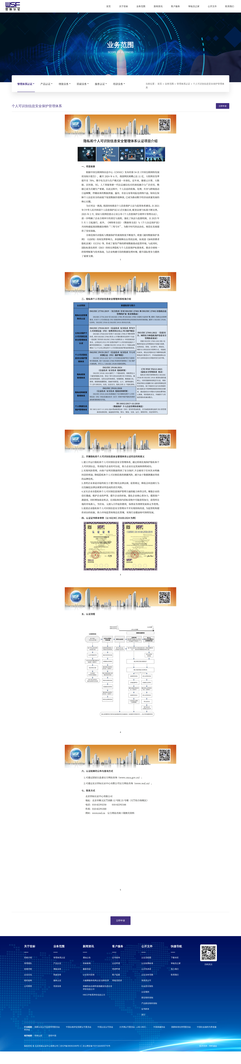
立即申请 (222, 106)
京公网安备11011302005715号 (96, 1046)
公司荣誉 (28, 986)
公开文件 (212, 6)
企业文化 (28, 974)
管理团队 (28, 963)
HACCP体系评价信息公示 (94, 995)
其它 (143, 1014)
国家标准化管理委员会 (181, 1027)
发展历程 (28, 969)
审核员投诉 (117, 980)
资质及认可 (146, 980)
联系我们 (229, 6)
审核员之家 (193, 6)
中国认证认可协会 (105, 1027)
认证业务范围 (147, 974)
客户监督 (116, 974)
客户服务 (175, 6)
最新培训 (87, 969)
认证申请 (116, 963)
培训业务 (118, 83)
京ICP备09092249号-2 (70, 1046)
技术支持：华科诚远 (208, 1046)
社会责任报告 (147, 986)
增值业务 (64, 83)
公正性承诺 (146, 969)
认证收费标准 (147, 963)
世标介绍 (28, 957)
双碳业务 (82, 83)
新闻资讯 (158, 6)
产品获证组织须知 (149, 1003)
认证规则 (145, 992)
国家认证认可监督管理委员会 (47, 1027)
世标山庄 (38, 1035)
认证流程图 (146, 957)
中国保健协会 (159, 1027)
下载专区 (175, 957)
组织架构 (28, 980)
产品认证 (45, 83)
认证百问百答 (89, 974)
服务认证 (100, 83)
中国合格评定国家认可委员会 (79, 1027)
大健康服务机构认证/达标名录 (96, 980)
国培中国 (52, 1035)
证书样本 (145, 1009)
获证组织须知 (147, 997)
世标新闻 (87, 963)
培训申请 (116, 969)
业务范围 (140, 6)
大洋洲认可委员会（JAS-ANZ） (133, 1027)
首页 (108, 6)
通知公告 (87, 957)
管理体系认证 (24, 83)
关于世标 (123, 6)
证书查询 (116, 957)
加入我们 (175, 969)
